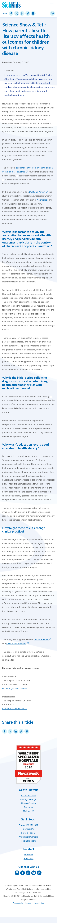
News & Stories (28, 803)
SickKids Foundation (16, 643)
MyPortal (28, 854)
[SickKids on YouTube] (33, 872)
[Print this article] (33, 13)
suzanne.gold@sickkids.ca (14, 688)
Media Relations (28, 841)
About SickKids (28, 795)
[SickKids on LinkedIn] (39, 872)
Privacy (28, 903)
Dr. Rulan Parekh (37, 192)
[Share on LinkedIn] (22, 13)
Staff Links (28, 858)
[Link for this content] (27, 13)
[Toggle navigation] (52, 5)
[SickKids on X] (28, 872)
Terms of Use (38, 903)
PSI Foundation (41, 639)
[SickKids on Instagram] (17, 872)
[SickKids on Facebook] (22, 872)
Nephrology (42, 200)
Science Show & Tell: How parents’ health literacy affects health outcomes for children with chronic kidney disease (26, 39)
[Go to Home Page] (11, 5)
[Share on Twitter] (16, 13)
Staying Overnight (28, 799)
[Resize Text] (52, 13)
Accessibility (18, 903)
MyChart (27, 811)
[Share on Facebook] (11, 13)
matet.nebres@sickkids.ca (14, 708)
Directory (28, 807)
